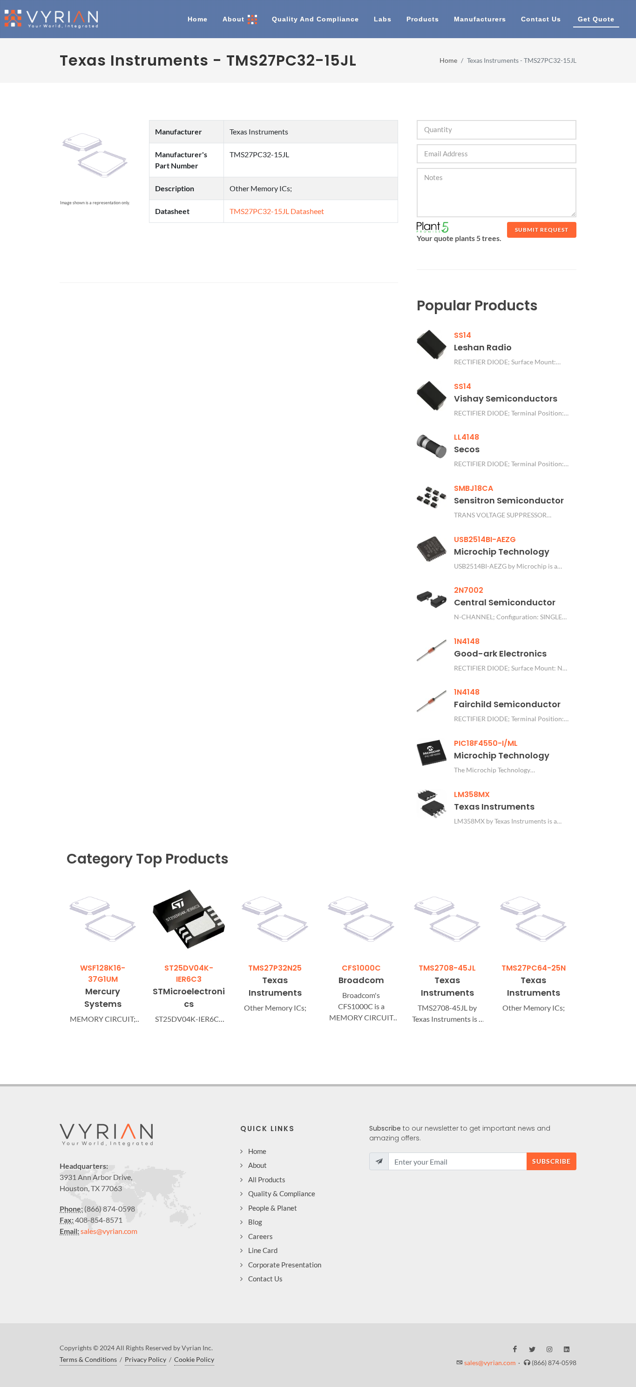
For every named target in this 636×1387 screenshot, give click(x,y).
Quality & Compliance (281, 1193)
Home (448, 60)
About (257, 1165)
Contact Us (265, 1278)
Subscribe (551, 1161)
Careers (260, 1236)
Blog (255, 1222)
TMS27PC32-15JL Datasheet (277, 211)
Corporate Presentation (284, 1264)
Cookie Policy (194, 1359)
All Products (266, 1179)
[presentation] (58, 953)
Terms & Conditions (88, 1359)
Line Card (262, 1250)
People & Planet (272, 1208)
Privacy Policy (145, 1359)
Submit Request (541, 229)
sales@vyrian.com (109, 1230)
